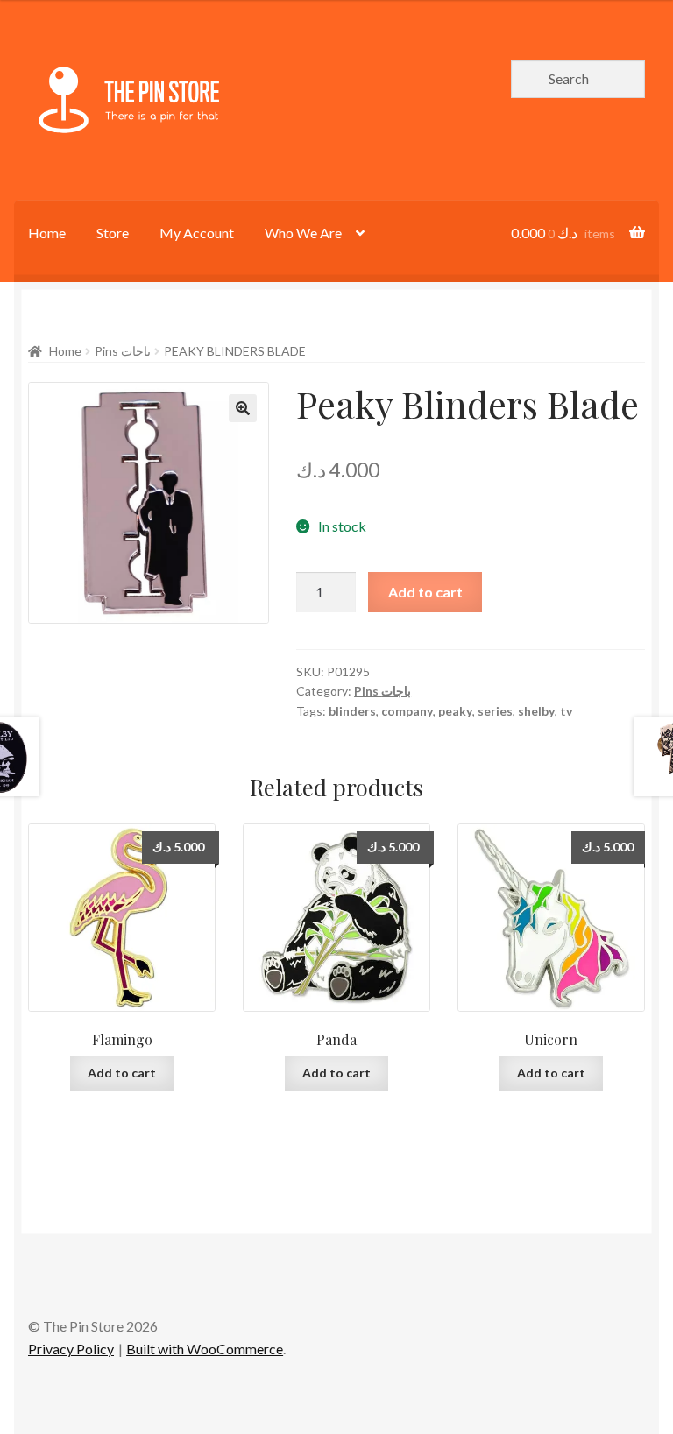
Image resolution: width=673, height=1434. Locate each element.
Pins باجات (123, 350)
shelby (536, 710)
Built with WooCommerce (204, 1348)
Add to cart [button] (122, 1072)
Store (112, 232)
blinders (352, 710)
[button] (243, 408)
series (495, 710)
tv (566, 710)
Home (47, 232)
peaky (455, 710)
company (407, 710)
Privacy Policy (71, 1348)
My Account (196, 232)
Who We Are (303, 232)
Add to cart (425, 591)
